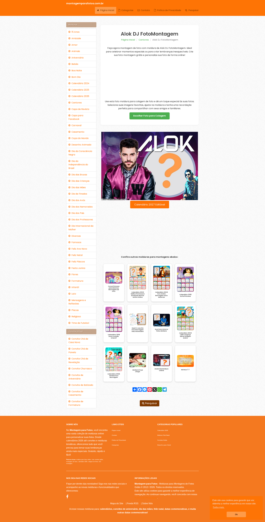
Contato (145, 10)
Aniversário (77, 57)
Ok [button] (236, 514)
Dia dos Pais (77, 213)
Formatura (76, 281)
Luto (73, 293)
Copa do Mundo (79, 138)
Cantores (144, 39)
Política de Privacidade (146, 498)
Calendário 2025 (79, 89)
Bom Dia (75, 77)
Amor (74, 44)
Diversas (75, 236)
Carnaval (75, 125)
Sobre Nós (147, 503)
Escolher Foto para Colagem (149, 115)
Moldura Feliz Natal (163, 435)
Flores (74, 274)
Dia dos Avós (77, 200)
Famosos (75, 242)
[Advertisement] (150, 78)
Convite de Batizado (81, 385)
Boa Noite (76, 70)
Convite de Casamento (75, 393)
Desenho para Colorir (164, 445)
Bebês (74, 64)
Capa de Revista (79, 109)
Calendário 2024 (79, 83)
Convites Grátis (162, 440)
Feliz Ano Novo (78, 248)
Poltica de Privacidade (168, 10)
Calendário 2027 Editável (149, 204)
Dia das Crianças (79, 181)
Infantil (74, 287)
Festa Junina (77, 268)
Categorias (126, 10)
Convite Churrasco (81, 368)
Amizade (75, 38)
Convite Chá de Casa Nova (78, 340)
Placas (74, 310)
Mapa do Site (116, 503)
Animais (75, 51)
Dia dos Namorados (81, 206)
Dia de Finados (78, 193)
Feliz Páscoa (77, 261)
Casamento (77, 131)
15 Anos (75, 32)
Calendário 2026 (79, 96)
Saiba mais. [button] (218, 507)
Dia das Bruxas (78, 174)
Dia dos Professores (81, 219)
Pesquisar (193, 10)
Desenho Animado (80, 144)
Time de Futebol (79, 323)
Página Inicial (106, 10)
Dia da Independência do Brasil (78, 165)
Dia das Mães (78, 187)
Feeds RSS (132, 503)
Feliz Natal (76, 255)
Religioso (75, 316)
